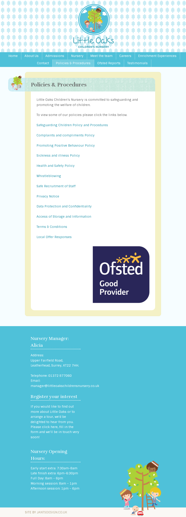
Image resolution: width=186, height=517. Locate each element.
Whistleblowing (49, 176)
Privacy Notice (48, 196)
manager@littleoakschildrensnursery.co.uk (65, 386)
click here (50, 427)
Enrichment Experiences (157, 56)
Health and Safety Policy (56, 166)
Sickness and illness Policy (58, 155)
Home (13, 56)
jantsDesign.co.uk (52, 512)
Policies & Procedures (73, 63)
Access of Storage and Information (64, 216)
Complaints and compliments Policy (66, 135)
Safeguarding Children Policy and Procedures (72, 125)
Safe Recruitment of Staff (56, 186)
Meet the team (101, 56)
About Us (31, 56)
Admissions (54, 56)
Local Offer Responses (54, 237)
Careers (125, 56)
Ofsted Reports (108, 63)
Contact (43, 63)
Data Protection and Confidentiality (64, 206)
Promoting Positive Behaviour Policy (66, 145)
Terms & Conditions (52, 227)
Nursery (77, 56)
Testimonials (137, 63)
